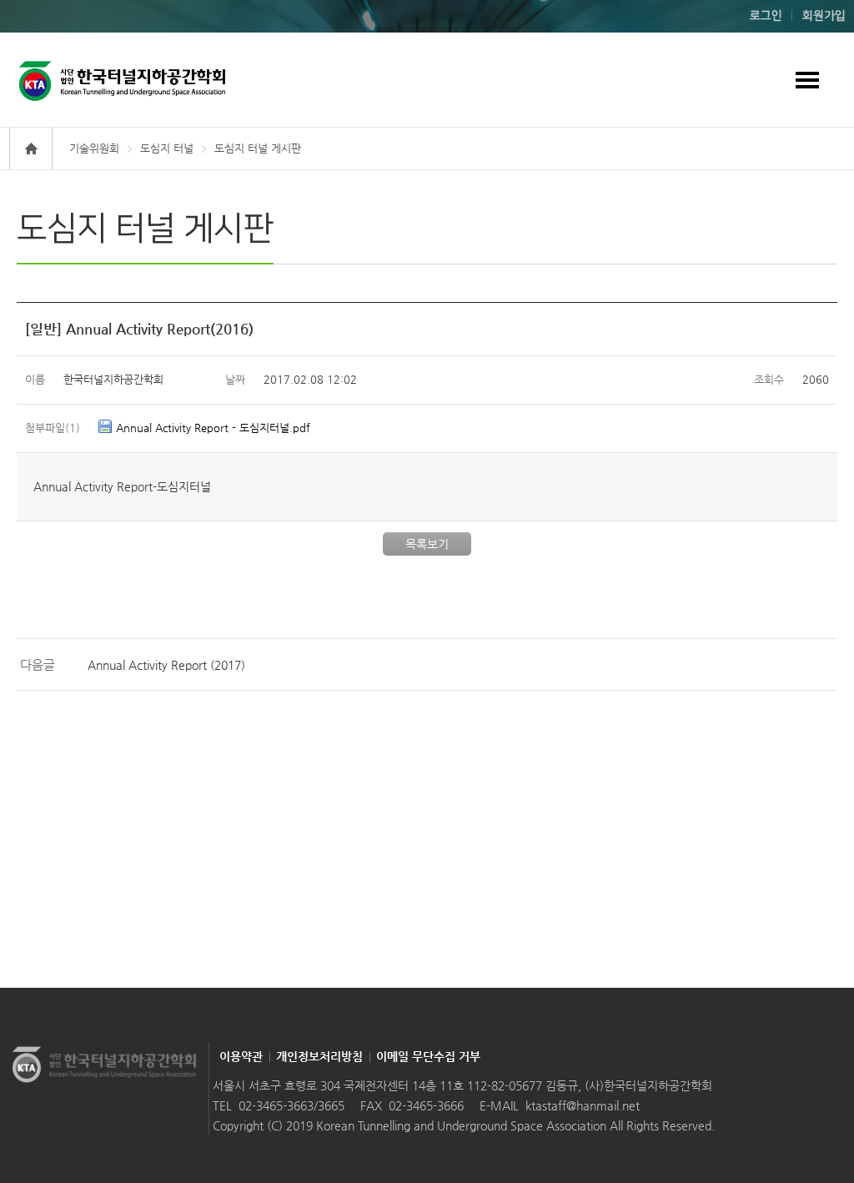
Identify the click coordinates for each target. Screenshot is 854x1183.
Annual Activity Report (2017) (166, 665)
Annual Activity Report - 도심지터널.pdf (213, 427)
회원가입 (824, 16)
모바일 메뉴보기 (807, 80)
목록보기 (427, 544)
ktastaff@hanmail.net (582, 1105)
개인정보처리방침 (319, 1056)
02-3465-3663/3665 (291, 1105)
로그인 (766, 16)
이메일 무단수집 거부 (428, 1056)
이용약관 (241, 1056)
